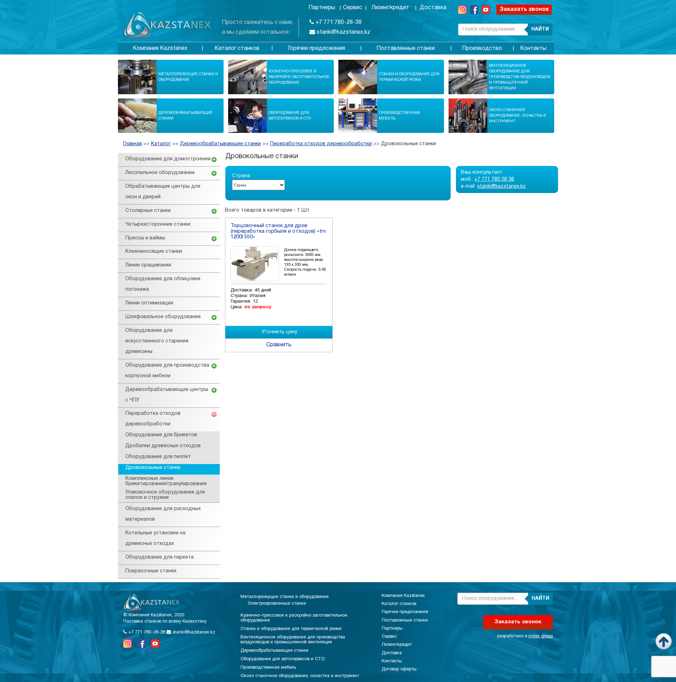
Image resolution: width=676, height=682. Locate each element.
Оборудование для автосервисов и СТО (290, 115)
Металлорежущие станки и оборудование (188, 77)
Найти (540, 29)
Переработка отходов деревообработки (321, 144)
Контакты (533, 48)
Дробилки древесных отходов (163, 446)
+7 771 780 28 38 (494, 179)
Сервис (352, 7)
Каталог (161, 144)
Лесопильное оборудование (160, 172)
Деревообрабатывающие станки (185, 115)
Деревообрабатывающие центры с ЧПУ (166, 395)
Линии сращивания (148, 265)
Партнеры (321, 7)
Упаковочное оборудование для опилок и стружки (165, 495)
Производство (482, 48)
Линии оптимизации (149, 303)
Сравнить (279, 344)
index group (540, 636)
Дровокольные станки (408, 144)
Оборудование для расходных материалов (163, 514)
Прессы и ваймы (145, 238)
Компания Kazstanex (160, 48)
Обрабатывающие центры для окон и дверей (162, 191)
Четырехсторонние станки (157, 224)
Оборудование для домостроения (168, 159)
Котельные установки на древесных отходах (155, 538)
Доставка (433, 7)
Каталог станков (236, 48)
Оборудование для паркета (159, 557)
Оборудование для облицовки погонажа (162, 284)
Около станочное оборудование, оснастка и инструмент (517, 115)
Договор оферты (399, 669)
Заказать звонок (524, 9)
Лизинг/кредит (390, 7)
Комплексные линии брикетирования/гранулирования (166, 481)
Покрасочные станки (150, 571)
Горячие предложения (316, 48)
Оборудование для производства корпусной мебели (167, 370)
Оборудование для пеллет (158, 457)
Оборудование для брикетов (161, 435)
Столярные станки (148, 210)
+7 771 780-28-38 (338, 22)
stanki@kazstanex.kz (342, 32)
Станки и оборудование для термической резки (409, 77)
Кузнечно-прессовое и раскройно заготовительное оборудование (299, 77)
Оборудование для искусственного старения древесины (156, 341)
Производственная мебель (399, 115)
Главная (132, 144)
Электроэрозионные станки (277, 603)
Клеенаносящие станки (153, 251)
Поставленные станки (405, 48)
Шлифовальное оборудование (163, 317)
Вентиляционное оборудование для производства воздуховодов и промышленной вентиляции (519, 77)
